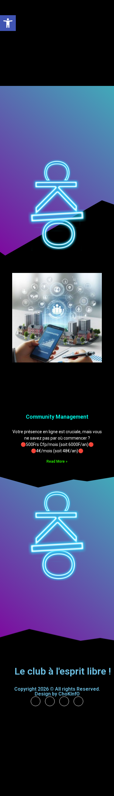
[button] (8, 23)
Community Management (57, 416)
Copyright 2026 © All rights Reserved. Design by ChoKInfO (57, 691)
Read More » (57, 461)
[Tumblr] (50, 701)
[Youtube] (78, 701)
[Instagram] (64, 701)
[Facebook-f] (35, 701)
